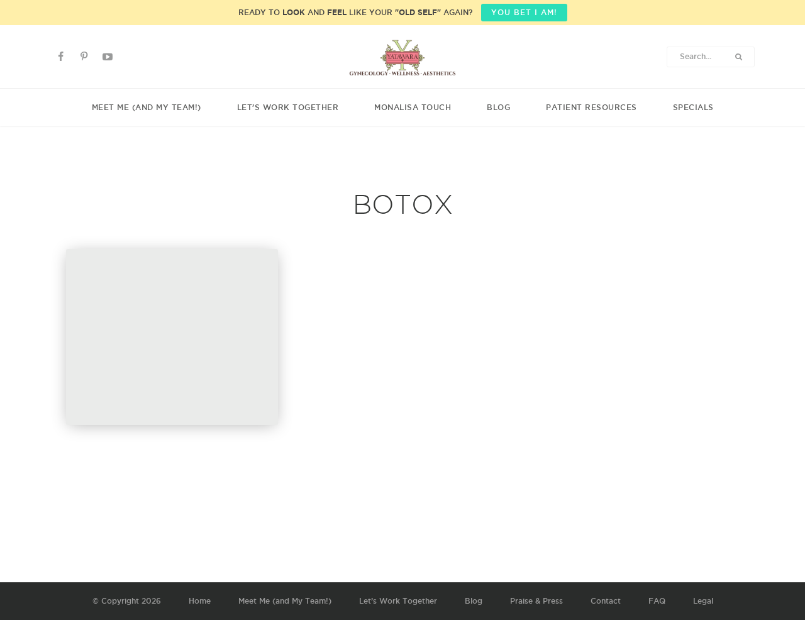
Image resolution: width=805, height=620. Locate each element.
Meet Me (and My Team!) (146, 107)
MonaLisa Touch (412, 107)
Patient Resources (591, 107)
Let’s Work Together (288, 107)
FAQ (656, 601)
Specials (693, 107)
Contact (606, 601)
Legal (703, 601)
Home (200, 601)
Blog (498, 107)
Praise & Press (536, 601)
